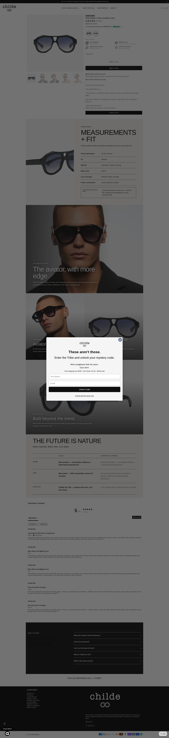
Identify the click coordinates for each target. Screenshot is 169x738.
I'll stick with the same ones (84, 396)
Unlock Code (84, 389)
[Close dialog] (120, 340)
